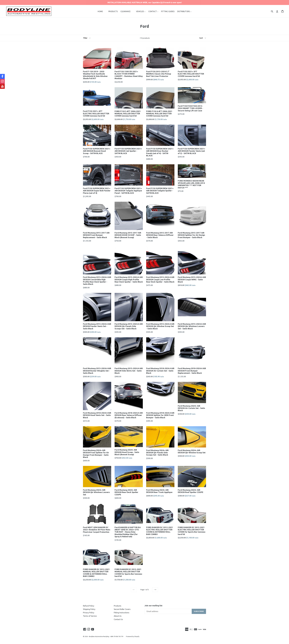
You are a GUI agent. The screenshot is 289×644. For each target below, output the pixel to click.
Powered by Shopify (132, 636)
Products (117, 606)
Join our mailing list (153, 605)
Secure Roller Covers (122, 609)
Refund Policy (88, 606)
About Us (117, 616)
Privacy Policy (88, 613)
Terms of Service (90, 616)
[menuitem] (100, 11)
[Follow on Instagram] (2, 81)
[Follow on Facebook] (2, 76)
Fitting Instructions (121, 613)
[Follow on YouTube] (2, 86)
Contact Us (118, 619)
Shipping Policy (89, 609)
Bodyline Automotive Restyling (99, 636)
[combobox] (273, 11)
